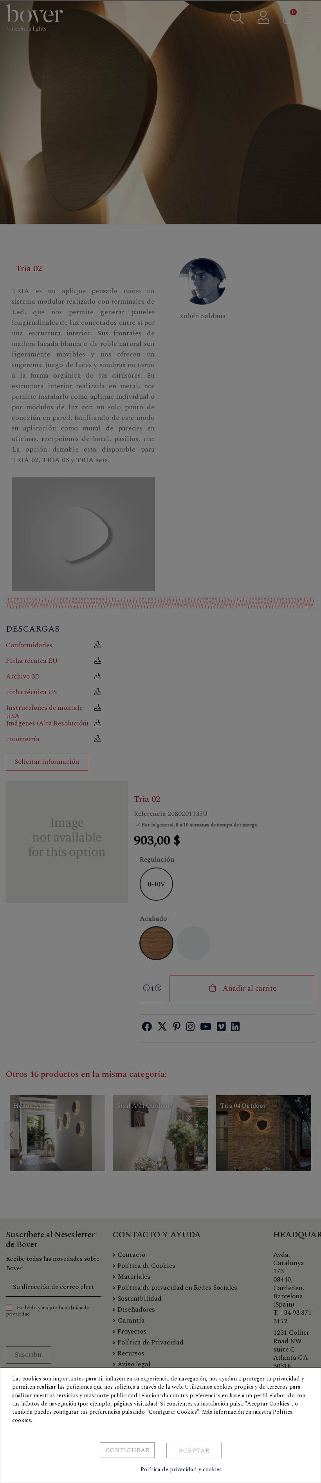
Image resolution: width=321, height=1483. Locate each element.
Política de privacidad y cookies (181, 1469)
